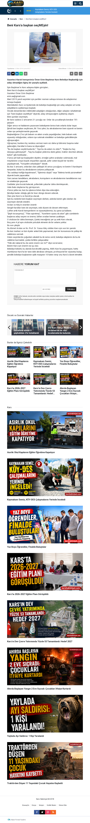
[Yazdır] (25, 73)
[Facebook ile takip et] (37, 812)
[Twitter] (13, 73)
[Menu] (75, 3)
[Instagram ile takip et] (47, 812)
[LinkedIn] (17, 73)
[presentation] (15, 10)
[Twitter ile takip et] (42, 812)
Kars (21, 19)
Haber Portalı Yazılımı (18, 820)
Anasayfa (13, 19)
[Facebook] (9, 73)
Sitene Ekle (63, 805)
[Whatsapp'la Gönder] (21, 73)
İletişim (41, 805)
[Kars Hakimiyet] (15, 3)
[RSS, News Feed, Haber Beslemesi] (53, 812)
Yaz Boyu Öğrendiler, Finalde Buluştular (50, 11)
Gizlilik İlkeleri (51, 805)
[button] (71, 73)
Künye (34, 805)
